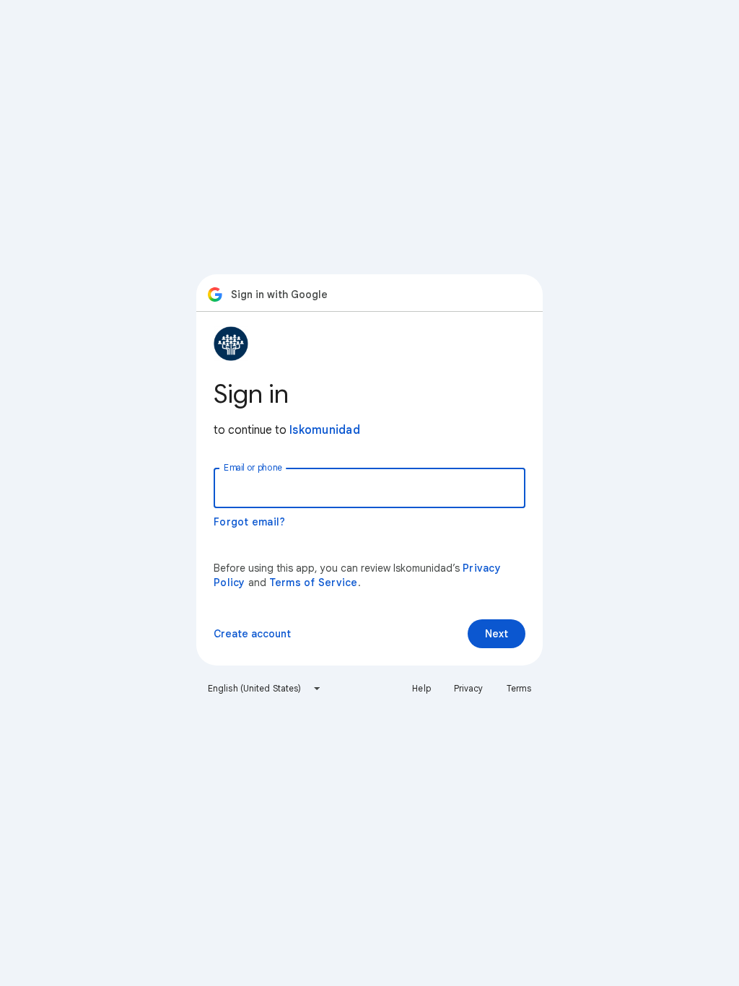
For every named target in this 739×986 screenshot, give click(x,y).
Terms (519, 688)
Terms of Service (313, 582)
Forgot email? (249, 521)
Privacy (469, 688)
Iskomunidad (324, 430)
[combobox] (264, 688)
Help (421, 688)
